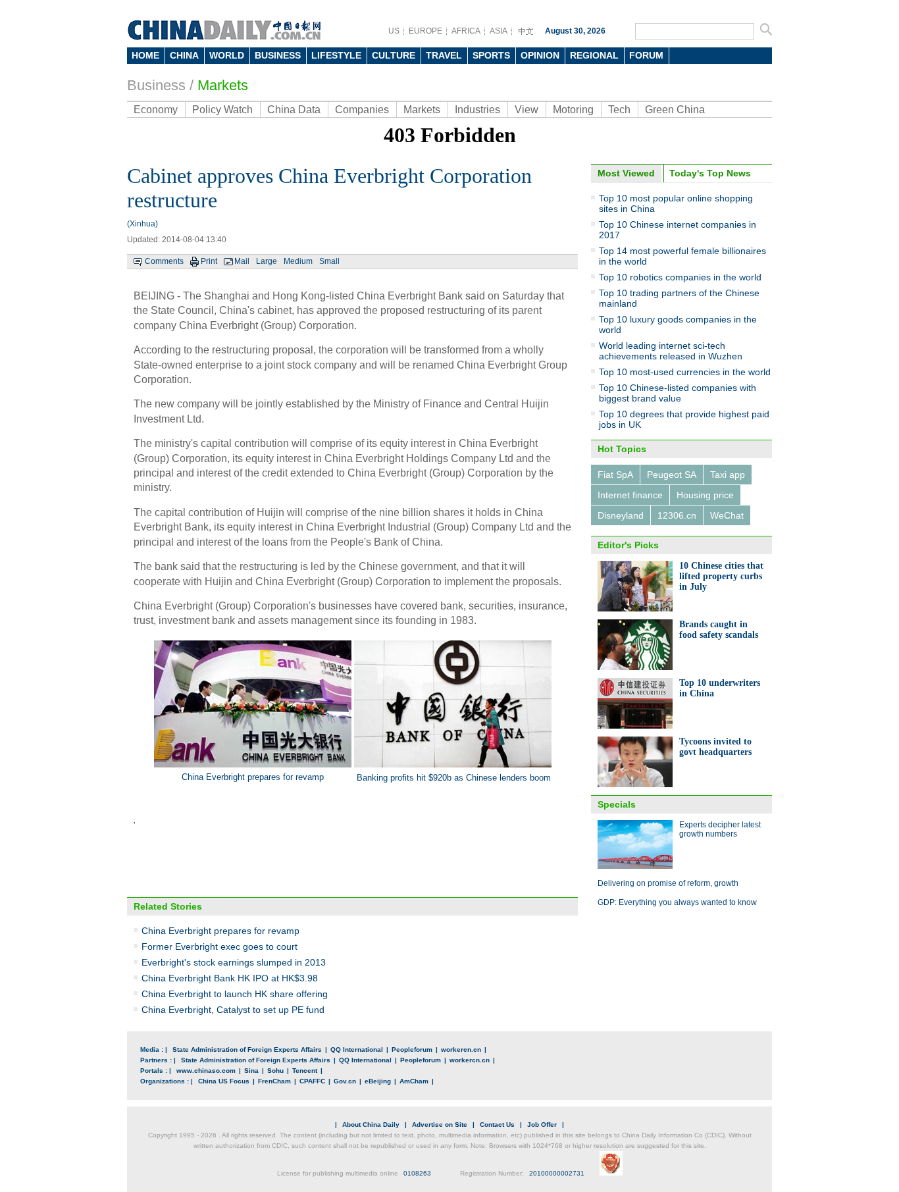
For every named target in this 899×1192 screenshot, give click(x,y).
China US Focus (223, 1081)
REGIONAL (594, 55)
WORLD (226, 55)
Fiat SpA (615, 474)
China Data (294, 109)
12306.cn (676, 515)
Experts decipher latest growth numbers (720, 829)
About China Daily (370, 1124)
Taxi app (727, 474)
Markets (222, 85)
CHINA (184, 55)
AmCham (413, 1081)
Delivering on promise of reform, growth (668, 883)
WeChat (727, 515)
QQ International (356, 1049)
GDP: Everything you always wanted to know (677, 902)
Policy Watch (222, 109)
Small (329, 261)
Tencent (304, 1070)
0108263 (417, 1173)
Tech (619, 109)
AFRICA (465, 31)
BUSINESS (278, 55)
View (526, 109)
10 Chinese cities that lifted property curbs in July (721, 576)
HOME (145, 55)
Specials (617, 804)
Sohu (275, 1070)
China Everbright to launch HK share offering (234, 994)
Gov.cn (345, 1081)
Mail (241, 261)
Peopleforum (412, 1049)
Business (156, 85)
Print (209, 261)
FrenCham (274, 1081)
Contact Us (497, 1124)
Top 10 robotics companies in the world (680, 277)
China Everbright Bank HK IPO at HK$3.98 (229, 978)
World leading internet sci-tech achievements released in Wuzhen (670, 350)
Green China (675, 109)
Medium (298, 261)
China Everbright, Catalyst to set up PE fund (232, 1009)
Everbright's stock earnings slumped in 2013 (233, 962)
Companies (362, 109)
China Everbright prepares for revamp (220, 930)
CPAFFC (312, 1081)
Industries (477, 109)
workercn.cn (461, 1049)
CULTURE (393, 55)
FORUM (646, 55)
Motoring (573, 109)
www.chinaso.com (206, 1070)
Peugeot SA (671, 474)
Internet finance (630, 495)
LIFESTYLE (336, 55)
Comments (164, 261)
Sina (251, 1070)
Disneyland (621, 515)
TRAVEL (444, 55)
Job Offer (542, 1124)
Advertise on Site (439, 1124)
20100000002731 (556, 1173)
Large (266, 261)
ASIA (498, 31)
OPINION (540, 55)
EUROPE (425, 31)
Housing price (705, 495)
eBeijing (378, 1081)
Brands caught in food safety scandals (718, 629)
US (393, 31)
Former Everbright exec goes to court (219, 946)
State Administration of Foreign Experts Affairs (247, 1049)
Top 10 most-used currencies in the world (685, 372)
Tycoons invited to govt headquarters (715, 747)
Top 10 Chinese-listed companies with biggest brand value (677, 392)
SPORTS (491, 55)
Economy (156, 109)
